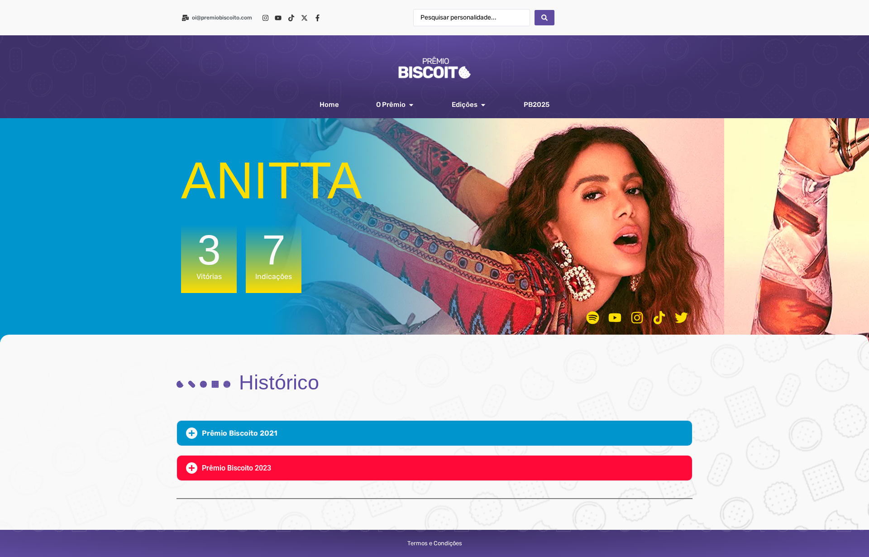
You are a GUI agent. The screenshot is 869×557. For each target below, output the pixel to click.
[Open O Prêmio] (411, 105)
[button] (434, 433)
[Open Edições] (483, 105)
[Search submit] (544, 17)
